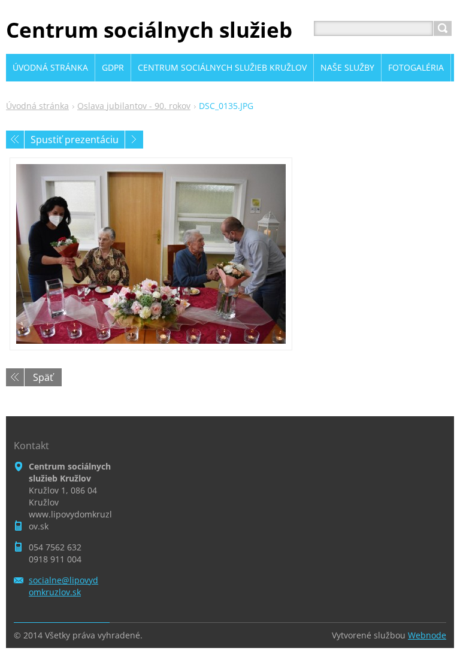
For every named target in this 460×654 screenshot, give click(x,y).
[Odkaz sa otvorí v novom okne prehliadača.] (151, 254)
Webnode (427, 635)
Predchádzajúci (15, 140)
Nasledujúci (134, 140)
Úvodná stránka (37, 105)
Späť (43, 377)
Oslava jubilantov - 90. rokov (133, 105)
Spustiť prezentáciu (75, 139)
